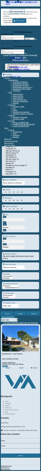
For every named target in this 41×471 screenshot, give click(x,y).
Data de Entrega (10, 264)
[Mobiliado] (8, 278)
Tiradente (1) (10, 147)
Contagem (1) (10, 172)
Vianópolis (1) (10, 155)
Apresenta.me (6, 466)
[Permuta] (9, 297)
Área (6, 214)
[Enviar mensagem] (36, 39)
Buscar (7, 314)
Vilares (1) (9, 170)
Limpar (20, 314)
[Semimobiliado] (8, 276)
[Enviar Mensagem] (25, 53)
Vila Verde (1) (10, 161)
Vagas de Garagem (11, 206)
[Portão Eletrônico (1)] (10, 287)
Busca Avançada (7, 317)
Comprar (5, 366)
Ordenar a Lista (10, 303)
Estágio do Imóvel (10, 254)
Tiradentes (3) (10, 149)
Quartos (7, 189)
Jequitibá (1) (10, 167)
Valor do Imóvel (10, 236)
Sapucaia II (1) (11, 174)
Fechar (33, 314)
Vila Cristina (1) (11, 157)
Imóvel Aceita (9, 293)
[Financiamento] (9, 295)
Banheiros (8, 198)
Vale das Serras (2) (12, 151)
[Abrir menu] (0, 75)
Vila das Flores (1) (12, 159)
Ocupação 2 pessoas (21, 69)
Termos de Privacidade (10, 22)
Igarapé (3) (9, 163)
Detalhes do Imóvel (11, 284)
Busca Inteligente (10, 180)
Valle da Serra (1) (11, 153)
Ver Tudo (23, 67)
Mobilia (7, 274)
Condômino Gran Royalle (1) (16, 165)
